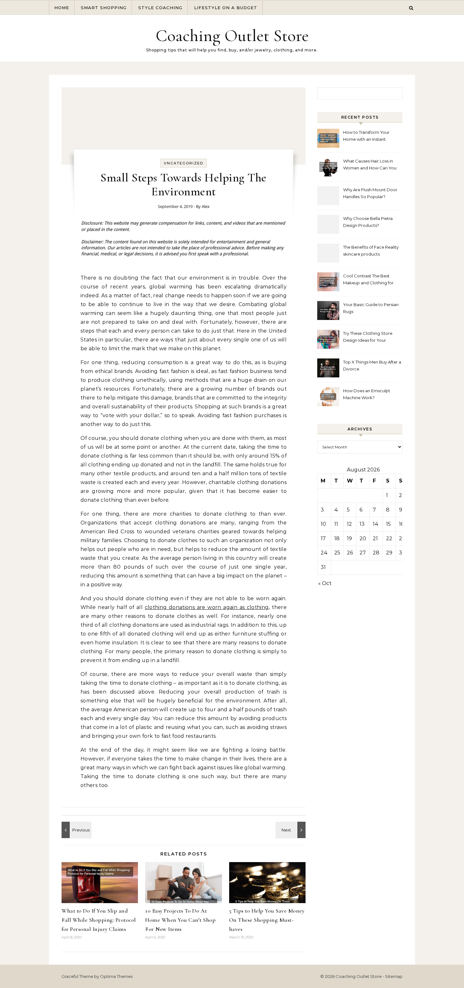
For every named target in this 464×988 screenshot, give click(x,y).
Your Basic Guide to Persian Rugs (371, 308)
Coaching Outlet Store (232, 35)
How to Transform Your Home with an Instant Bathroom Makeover (366, 136)
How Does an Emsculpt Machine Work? (366, 394)
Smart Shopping (104, 7)
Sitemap (393, 976)
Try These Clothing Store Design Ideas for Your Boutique (367, 337)
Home (61, 7)
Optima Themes (116, 976)
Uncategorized (183, 163)
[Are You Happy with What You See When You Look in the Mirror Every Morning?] (291, 830)
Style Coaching (160, 7)
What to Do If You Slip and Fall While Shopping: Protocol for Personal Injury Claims (99, 919)
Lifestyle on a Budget (225, 7)
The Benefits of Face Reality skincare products (371, 251)
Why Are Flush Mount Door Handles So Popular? (370, 193)
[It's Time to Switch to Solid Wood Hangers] (76, 830)
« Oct (324, 583)
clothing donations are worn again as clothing (207, 607)
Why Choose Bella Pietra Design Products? (368, 222)
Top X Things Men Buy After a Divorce (372, 365)
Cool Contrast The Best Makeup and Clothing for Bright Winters (368, 280)
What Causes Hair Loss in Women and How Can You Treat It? (369, 165)
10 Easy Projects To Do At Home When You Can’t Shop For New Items (180, 919)
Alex (206, 206)
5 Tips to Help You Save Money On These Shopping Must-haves (267, 919)
